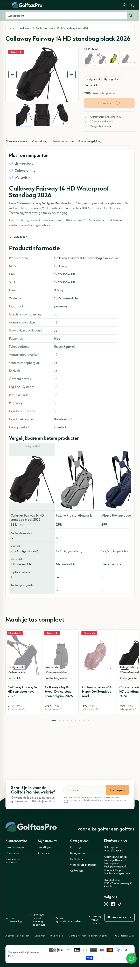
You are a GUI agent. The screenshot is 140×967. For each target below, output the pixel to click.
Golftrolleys (76, 858)
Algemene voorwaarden (17, 935)
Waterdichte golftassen (83, 864)
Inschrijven (117, 790)
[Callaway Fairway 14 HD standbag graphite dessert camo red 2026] (126, 59)
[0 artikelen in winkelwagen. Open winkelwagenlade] (132, 5)
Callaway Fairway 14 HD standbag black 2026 (27, 517)
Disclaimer (40, 935)
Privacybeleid (57, 935)
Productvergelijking (90, 141)
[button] (53, 720)
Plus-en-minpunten (16, 141)
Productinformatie (63, 141)
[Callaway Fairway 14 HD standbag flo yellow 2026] (114, 59)
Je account (44, 853)
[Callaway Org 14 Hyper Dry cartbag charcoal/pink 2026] (60, 656)
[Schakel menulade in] (7, 5)
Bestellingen (44, 847)
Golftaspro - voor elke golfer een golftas (88, 935)
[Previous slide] (12, 74)
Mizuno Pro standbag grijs (74, 515)
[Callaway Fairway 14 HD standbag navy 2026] (101, 59)
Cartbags (75, 847)
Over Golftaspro (14, 847)
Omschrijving (39, 141)
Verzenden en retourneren (12, 860)
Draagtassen (77, 853)
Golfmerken (76, 870)
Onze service (12, 853)
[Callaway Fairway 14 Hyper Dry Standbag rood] (98, 656)
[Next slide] (71, 74)
